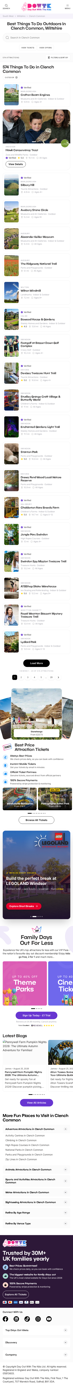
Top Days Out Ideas (17, 1330)
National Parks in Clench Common (24, 1149)
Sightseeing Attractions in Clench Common (30, 1202)
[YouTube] (49, 1319)
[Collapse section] (65, 1129)
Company (11, 1354)
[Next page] (58, 677)
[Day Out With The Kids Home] (36, 7)
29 (51, 677)
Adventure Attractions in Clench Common (29, 1129)
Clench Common (37, 16)
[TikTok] (27, 1319)
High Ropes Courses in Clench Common (27, 1145)
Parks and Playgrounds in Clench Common (29, 1154)
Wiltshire (21, 16)
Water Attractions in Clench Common (27, 1192)
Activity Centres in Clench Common (25, 1135)
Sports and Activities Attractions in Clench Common (30, 1181)
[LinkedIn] (16, 1319)
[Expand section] (65, 1169)
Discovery (11, 1342)
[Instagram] (38, 1319)
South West (8, 16)
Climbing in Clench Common (20, 1140)
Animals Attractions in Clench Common (28, 1169)
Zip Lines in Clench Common (21, 1159)
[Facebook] (5, 1319)
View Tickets (27, 48)
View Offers (45, 48)
